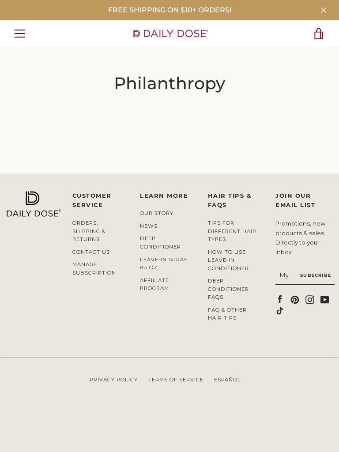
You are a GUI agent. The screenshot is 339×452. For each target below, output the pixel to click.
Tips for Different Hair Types (232, 231)
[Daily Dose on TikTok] (279, 310)
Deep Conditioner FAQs (228, 289)
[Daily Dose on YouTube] (324, 299)
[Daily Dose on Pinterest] (294, 299)
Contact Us (91, 252)
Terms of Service (175, 380)
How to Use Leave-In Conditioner (228, 260)
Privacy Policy (114, 380)
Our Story (156, 213)
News (149, 226)
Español (227, 380)
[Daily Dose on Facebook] (279, 299)
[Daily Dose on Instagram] (309, 299)
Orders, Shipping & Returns (88, 231)
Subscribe (315, 275)
